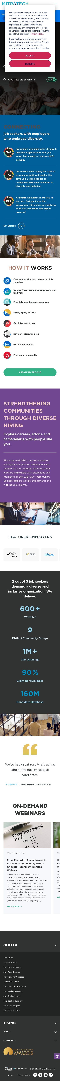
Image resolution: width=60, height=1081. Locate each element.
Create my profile (30, 372)
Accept (30, 55)
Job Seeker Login (11, 996)
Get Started (9, 226)
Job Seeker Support (13, 1001)
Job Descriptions (11, 972)
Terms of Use (24, 1075)
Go (50, 79)
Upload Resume (11, 982)
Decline (30, 64)
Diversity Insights (11, 1006)
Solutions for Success (13, 977)
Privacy (10, 1075)
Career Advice (10, 962)
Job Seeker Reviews (13, 991)
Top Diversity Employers (15, 986)
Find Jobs (8, 958)
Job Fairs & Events (12, 967)
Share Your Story (11, 1010)
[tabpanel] (27, 868)
